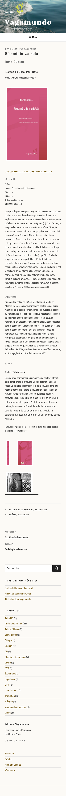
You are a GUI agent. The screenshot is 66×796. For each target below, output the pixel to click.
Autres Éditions (12, 629)
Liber (7, 684)
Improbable (10, 679)
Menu (34, 37)
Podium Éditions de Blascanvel (19, 588)
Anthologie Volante (13, 623)
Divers (8, 662)
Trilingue (9, 701)
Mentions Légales (13, 764)
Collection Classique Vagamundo (28, 171)
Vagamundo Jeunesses (15, 707)
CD (6, 651)
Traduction (41, 510)
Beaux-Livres (11, 634)
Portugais (23, 515)
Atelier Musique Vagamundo (18, 599)
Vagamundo (28, 22)
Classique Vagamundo (21, 510)
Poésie (12, 515)
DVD (7, 668)
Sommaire (9, 753)
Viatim (8, 712)
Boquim (8, 646)
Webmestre (10, 770)
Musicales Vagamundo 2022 (18, 593)
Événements (10, 673)
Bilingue (8, 640)
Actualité (9, 618)
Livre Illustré (10, 690)
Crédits (8, 759)
